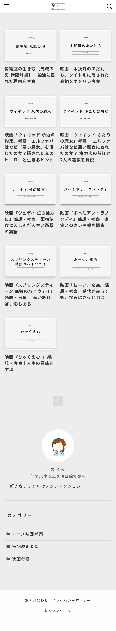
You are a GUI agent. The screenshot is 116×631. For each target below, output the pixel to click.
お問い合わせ (36, 600)
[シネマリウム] (58, 6)
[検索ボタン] (109, 6)
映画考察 (21, 559)
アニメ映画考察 (27, 534)
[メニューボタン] (6, 6)
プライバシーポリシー (71, 600)
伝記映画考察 (25, 546)
